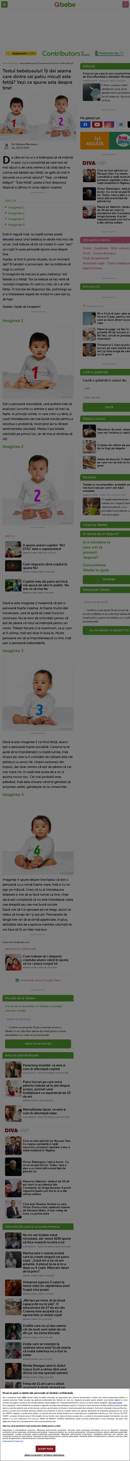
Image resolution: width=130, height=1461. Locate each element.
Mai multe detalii (115, 1403)
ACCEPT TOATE (45, 1449)
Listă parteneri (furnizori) (13, 1441)
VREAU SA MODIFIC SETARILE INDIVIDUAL (44, 1455)
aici (106, 1413)
